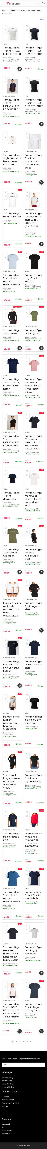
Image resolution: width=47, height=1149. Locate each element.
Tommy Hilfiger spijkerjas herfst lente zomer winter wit (12, 159)
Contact (5, 1106)
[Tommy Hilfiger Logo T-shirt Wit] (12, 199)
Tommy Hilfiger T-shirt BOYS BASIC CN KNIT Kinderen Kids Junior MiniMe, (11, 1010)
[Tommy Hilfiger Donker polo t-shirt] (34, 647)
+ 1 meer (40, 69)
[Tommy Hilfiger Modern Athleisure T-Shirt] (34, 535)
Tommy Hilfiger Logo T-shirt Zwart (33, 278)
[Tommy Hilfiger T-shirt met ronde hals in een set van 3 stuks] (34, 141)
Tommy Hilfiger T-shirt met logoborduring (33, 778)
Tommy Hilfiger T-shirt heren (11, 332)
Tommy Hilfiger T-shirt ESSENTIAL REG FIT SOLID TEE (11, 104)
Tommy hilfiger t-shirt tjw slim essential (33, 720)
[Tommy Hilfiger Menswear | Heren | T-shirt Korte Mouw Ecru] (34, 479)
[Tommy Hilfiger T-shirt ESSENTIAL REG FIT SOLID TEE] (12, 86)
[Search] (38, 3)
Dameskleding (7, 1077)
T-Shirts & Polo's (31, 944)
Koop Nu (19, 69)
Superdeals (6, 1124)
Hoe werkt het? (8, 1100)
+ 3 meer (18, 244)
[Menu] (2, 3)
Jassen (5, 151)
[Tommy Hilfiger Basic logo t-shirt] (34, 589)
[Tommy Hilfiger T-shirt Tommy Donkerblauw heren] (12, 365)
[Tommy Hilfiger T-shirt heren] (12, 316)
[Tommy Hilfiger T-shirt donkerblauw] (12, 479)
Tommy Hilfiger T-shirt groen (33, 332)
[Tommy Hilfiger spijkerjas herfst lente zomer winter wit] (12, 141)
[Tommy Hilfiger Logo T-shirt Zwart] (34, 261)
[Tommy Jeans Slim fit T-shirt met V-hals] (34, 878)
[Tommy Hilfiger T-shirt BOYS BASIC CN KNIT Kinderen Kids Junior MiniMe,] (12, 990)
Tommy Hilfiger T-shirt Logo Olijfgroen (11, 552)
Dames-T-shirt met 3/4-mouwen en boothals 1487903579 (11, 723)
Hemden (27, 376)
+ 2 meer (18, 405)
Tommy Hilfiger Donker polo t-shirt (33, 664)
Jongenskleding (8, 1087)
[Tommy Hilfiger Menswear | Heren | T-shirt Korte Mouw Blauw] (34, 365)
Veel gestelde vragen (10, 1103)
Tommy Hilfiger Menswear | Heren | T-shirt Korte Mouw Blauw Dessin (33, 442)
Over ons (5, 1097)
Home (4, 10)
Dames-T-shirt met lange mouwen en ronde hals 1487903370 (33, 840)
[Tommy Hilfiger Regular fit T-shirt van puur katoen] (12, 647)
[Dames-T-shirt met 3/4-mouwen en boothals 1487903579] (12, 703)
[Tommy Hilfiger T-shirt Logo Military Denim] (34, 990)
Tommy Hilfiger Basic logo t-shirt (33, 606)
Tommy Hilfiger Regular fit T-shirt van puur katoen (11, 666)
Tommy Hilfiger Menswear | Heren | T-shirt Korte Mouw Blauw (33, 386)
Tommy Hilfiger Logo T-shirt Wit (12, 215)
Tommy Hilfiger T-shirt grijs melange (33, 950)
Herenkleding (7, 1081)
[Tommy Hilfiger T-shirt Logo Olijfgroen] (12, 535)
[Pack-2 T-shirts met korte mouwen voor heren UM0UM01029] (12, 589)
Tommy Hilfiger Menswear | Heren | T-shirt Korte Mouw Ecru (33, 499)
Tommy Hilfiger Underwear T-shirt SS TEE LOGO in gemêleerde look (33, 221)
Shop (13, 10)
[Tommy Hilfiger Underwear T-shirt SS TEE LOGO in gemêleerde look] (34, 199)
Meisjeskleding (7, 1084)
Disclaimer (6, 1134)
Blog (3, 1127)
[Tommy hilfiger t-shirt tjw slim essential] (34, 703)
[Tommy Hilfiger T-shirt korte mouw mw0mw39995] (12, 261)
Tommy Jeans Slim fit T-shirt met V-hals (33, 895)
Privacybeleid (7, 1130)
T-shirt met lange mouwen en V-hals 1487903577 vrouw (12, 781)
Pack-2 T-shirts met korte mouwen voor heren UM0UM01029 (12, 609)
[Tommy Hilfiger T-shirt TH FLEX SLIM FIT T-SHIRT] (12, 34)
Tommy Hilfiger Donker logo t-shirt (11, 836)
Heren (5, 44)
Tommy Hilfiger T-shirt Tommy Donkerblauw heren (11, 384)
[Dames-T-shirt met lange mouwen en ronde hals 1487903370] (34, 820)
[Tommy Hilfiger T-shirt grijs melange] (34, 933)
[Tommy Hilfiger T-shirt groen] (34, 316)
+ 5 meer (40, 299)
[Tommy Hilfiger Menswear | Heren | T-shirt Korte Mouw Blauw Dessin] (34, 422)
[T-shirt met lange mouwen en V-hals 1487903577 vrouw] (12, 761)
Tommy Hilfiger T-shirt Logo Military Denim (33, 1007)
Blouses (6, 713)
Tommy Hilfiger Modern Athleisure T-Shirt (33, 554)
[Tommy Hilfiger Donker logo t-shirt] (12, 820)
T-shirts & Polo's (9, 96)
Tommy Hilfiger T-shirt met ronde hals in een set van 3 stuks (33, 161)
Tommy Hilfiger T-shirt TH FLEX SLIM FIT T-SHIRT (12, 51)
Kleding (5, 489)
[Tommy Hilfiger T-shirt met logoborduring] (34, 761)
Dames (27, 713)
